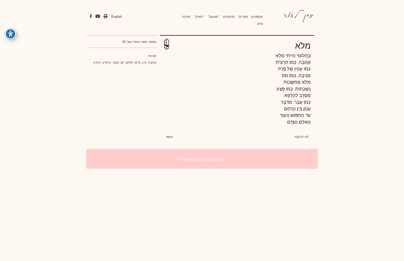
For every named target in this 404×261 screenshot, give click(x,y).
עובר (116, 62)
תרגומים (229, 16)
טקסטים (257, 16)
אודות (186, 16)
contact (208, 159)
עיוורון (107, 62)
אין (144, 62)
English (116, 16)
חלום (129, 62)
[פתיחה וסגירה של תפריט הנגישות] (10, 33)
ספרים (243, 16)
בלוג (260, 23)
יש (122, 62)
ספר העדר (140, 41)
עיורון (97, 62)
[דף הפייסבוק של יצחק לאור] (91, 16)
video (220, 159)
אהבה (152, 62)
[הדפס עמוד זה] (106, 16)
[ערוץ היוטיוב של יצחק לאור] (97, 16)
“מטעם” (213, 16)
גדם (138, 62)
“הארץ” (199, 16)
